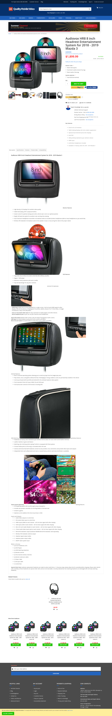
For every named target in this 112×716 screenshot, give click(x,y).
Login (35, 691)
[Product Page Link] (54, 596)
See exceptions (89, 114)
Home (9, 33)
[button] (11, 64)
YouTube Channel (15, 688)
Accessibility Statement (40, 701)
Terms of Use (61, 688)
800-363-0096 (24, 2)
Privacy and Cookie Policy (64, 701)
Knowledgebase (15, 693)
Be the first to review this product (74, 53)
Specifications (20, 150)
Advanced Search (15, 701)
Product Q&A (34, 150)
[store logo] (21, 9)
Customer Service (34, 2)
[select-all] (27, 579)
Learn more (70, 710)
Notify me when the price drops (74, 61)
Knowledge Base (83, 2)
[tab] (12, 150)
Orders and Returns (16, 698)
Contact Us (13, 696)
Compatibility (42, 150)
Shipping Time (61, 693)
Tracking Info (73, 2)
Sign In (90, 2)
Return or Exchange (63, 698)
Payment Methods (62, 691)
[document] (56, 712)
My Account (37, 688)
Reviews (27, 150)
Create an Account (99, 2)
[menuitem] (12, 18)
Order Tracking (61, 696)
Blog (42, 2)
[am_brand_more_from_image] (13, 631)
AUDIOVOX (68, 52)
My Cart (36, 693)
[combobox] (65, 9)
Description (12, 150)
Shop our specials (38, 698)
